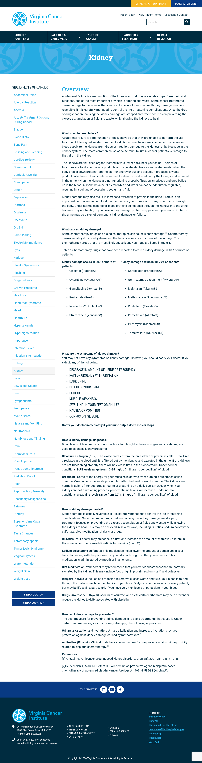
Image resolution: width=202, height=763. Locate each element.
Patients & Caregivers (59, 37)
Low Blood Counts (25, 386)
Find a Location (33, 602)
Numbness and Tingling (29, 438)
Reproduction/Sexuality (29, 491)
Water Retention (24, 563)
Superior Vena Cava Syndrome (27, 524)
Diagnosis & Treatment (82, 733)
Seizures (19, 506)
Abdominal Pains (25, 95)
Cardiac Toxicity (24, 159)
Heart (17, 310)
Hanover (153, 721)
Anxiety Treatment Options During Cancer (31, 120)
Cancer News (76, 736)
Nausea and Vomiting (28, 423)
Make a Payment (186, 3)
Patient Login (127, 14)
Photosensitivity (24, 453)
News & (164, 37)
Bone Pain (20, 144)
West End (154, 742)
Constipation (22, 182)
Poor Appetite (23, 461)
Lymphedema (23, 401)
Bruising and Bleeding (28, 152)
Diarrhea (19, 205)
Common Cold (23, 167)
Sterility (19, 514)
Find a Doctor (33, 594)
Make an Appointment (150, 3)
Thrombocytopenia (26, 541)
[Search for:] (168, 22)
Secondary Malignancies (30, 499)
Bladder (19, 129)
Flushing (19, 272)
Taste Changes (23, 533)
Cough (18, 190)
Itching (18, 363)
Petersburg (155, 733)
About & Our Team (79, 726)
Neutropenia (22, 431)
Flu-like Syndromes (26, 265)
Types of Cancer (78, 729)
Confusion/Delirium (26, 174)
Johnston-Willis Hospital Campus (166, 729)
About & (22, 37)
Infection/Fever (24, 348)
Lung (17, 393)
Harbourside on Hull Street (163, 725)
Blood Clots (21, 137)
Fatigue (19, 257)
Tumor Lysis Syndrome (29, 548)
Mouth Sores (22, 416)
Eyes (17, 250)
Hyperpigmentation (26, 333)
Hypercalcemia (23, 325)
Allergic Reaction (25, 102)
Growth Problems (25, 288)
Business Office (157, 716)
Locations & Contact (176, 14)
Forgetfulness (23, 280)
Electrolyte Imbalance (28, 242)
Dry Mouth (20, 220)
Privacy (114, 735)
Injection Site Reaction (28, 355)
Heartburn (20, 318)
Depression (21, 197)
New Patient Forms (150, 14)
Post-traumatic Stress (28, 468)
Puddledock (155, 738)
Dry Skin (19, 227)
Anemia (19, 110)
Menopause (21, 408)
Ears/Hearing (22, 235)
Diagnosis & (130, 37)
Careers (114, 727)
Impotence (21, 340)
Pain (17, 446)
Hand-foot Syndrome (27, 303)
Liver (17, 378)
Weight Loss (22, 578)
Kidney (18, 370)
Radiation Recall (24, 476)
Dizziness (20, 212)
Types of (92, 37)
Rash (17, 484)
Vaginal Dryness (24, 556)
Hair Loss (20, 295)
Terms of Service (119, 731)
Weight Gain (22, 571)
